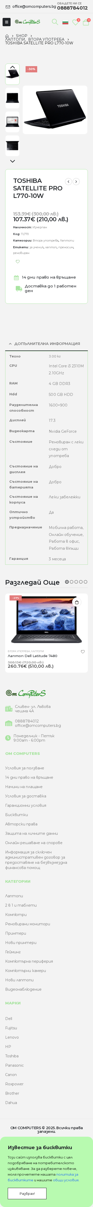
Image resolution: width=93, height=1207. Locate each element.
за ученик (36, 247)
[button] (67, 582)
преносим (65, 247)
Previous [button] (12, 67)
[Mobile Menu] (7, 22)
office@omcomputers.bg (38, 725)
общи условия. (66, 1180)
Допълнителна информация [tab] (47, 343)
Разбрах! (27, 1193)
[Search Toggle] (55, 22)
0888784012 (27, 721)
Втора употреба (45, 240)
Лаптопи (67, 240)
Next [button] (12, 161)
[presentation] (29, 110)
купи (76, 602)
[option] (12, 74)
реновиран (21, 253)
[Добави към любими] (17, 261)
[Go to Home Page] (7, 36)
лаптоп (51, 247)
